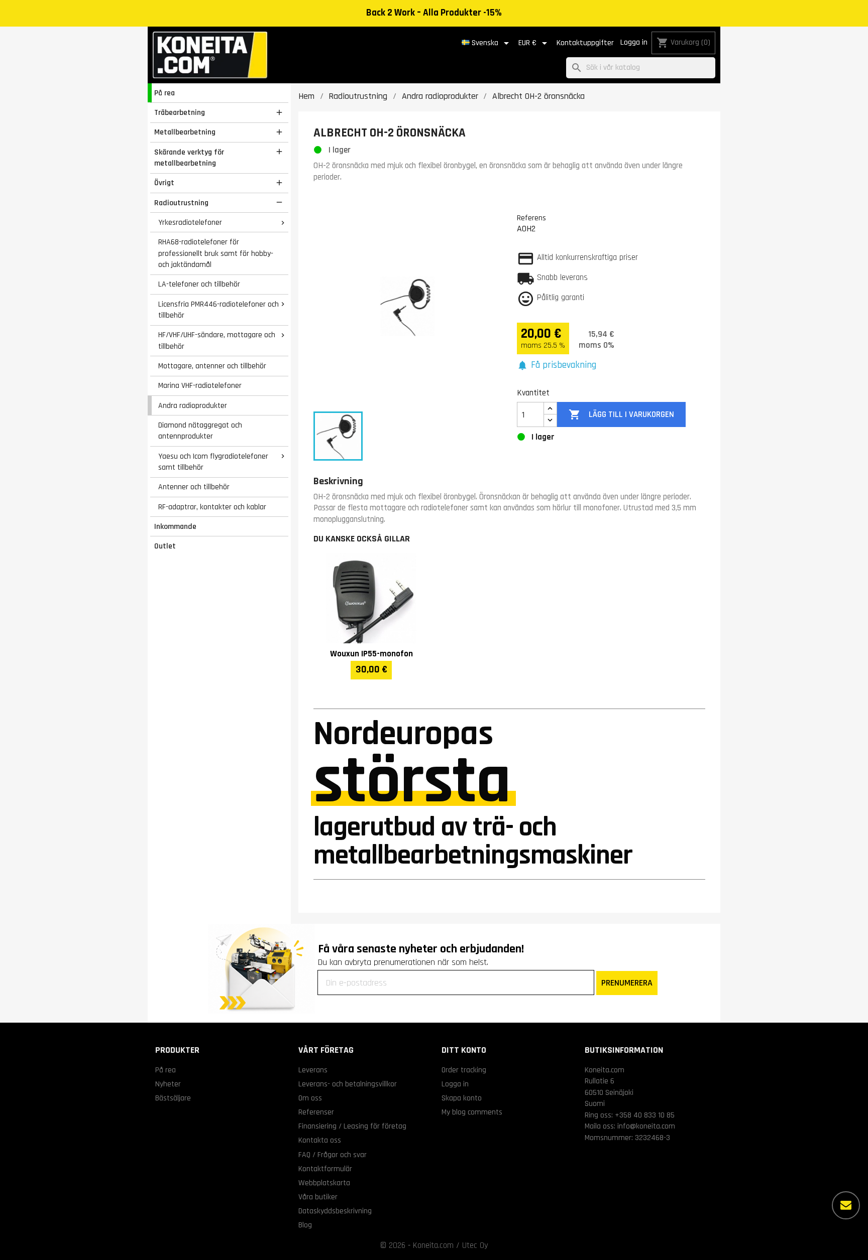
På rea (164, 93)
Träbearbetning (179, 112)
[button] (556, 365)
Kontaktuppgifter (585, 43)
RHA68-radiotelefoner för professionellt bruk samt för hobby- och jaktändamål (215, 253)
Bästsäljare (173, 1098)
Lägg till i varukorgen (621, 414)
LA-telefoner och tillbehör (199, 284)
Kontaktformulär (325, 1169)
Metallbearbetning (184, 132)
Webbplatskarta (324, 1183)
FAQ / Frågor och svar (332, 1155)
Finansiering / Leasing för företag (352, 1126)
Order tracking (464, 1070)
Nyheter (168, 1084)
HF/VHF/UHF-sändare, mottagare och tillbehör (216, 340)
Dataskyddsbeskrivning (335, 1211)
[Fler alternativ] (846, 1205)
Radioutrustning (181, 203)
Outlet (165, 546)
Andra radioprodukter (192, 405)
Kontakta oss (319, 1140)
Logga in (633, 42)
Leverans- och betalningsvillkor (347, 1084)
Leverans (313, 1070)
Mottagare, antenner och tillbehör (212, 366)
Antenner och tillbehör (194, 487)
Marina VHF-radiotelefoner (200, 385)
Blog (305, 1225)
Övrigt (164, 183)
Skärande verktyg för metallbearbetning (189, 158)
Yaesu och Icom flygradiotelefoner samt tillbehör (213, 462)
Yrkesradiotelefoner (190, 222)
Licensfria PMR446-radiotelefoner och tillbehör (218, 310)
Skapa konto (462, 1098)
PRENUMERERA (627, 983)
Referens (531, 218)
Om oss (310, 1098)
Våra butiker (318, 1197)
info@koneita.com (646, 1126)
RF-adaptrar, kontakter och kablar (212, 507)
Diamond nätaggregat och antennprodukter (200, 431)
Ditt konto (464, 1050)
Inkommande (175, 526)
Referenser (316, 1112)
